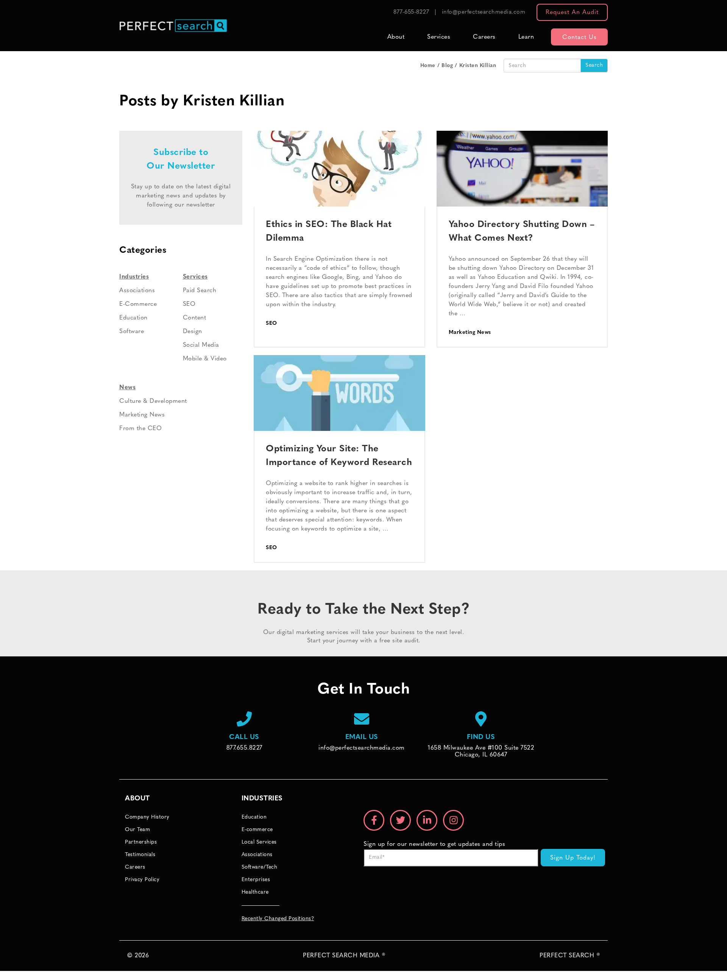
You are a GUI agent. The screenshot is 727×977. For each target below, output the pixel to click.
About (396, 37)
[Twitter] (400, 820)
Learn (526, 37)
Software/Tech (260, 867)
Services (438, 37)
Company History (147, 817)
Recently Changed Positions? (278, 919)
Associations (137, 291)
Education (133, 318)
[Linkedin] (427, 820)
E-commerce (257, 830)
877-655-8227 (411, 12)
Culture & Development (153, 401)
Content (194, 318)
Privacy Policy (142, 880)
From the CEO (140, 429)
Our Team (137, 830)
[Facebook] (374, 820)
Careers (484, 37)
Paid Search (200, 291)
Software (131, 332)
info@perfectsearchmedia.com (484, 12)
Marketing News (470, 332)
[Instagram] (453, 820)
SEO (271, 323)
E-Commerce (138, 304)
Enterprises (256, 880)
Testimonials (140, 855)
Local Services (259, 842)
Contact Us (579, 37)
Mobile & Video (205, 359)
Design (192, 332)
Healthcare (255, 892)
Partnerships (141, 842)
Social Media (201, 345)
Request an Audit (572, 12)
